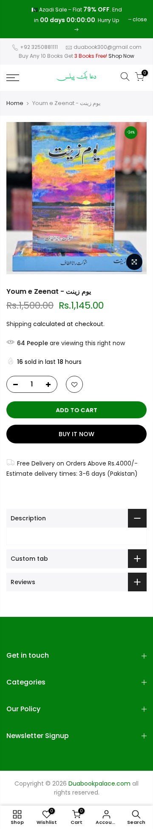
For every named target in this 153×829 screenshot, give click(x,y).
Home (14, 103)
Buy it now (76, 434)
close (18, 19)
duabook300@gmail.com (108, 47)
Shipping (18, 324)
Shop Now (121, 56)
